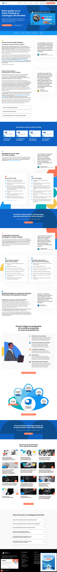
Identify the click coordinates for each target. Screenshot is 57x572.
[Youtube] (54, 0)
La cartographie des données (20, 139)
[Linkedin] (53, 0)
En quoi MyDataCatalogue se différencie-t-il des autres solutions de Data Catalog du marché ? (22, 537)
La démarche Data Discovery (33, 139)
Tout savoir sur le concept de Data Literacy (25, 497)
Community (48, 0)
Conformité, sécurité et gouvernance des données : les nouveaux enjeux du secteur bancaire (28, 471)
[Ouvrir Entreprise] (38, 3)
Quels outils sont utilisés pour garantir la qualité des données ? (25, 519)
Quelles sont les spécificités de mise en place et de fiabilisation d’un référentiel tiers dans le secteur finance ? (8, 471)
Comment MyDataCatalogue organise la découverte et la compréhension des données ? (22, 532)
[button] (2, 571)
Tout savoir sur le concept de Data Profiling (7, 497)
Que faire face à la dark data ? (9, 111)
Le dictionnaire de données (7, 139)
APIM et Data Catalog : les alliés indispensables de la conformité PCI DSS (25, 458)
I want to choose (9, 567)
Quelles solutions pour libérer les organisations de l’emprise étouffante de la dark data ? (26, 485)
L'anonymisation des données (46, 139)
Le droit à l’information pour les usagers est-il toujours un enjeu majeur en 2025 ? (45, 458)
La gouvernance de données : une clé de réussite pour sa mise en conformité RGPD (45, 497)
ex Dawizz (25, 564)
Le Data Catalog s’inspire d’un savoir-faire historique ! (14, 115)
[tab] (16, 107)
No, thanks (3, 567)
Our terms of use (6, 564)
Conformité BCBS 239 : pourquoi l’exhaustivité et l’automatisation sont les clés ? (9, 458)
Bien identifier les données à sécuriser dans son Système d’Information (44, 485)
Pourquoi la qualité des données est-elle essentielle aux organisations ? (26, 523)
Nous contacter (24, 552)
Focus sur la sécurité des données (10, 107)
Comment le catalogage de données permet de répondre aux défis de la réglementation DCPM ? (46, 471)
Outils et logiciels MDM (37, 556)
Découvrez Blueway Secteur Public (11, 200)
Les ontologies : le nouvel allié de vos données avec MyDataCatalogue (10, 484)
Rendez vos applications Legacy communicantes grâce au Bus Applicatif (37, 562)
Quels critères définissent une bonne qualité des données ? (24, 527)
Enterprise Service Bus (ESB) (38, 554)
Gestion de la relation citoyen (38, 559)
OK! (15, 567)
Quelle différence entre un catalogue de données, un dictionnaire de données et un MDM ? (22, 542)
